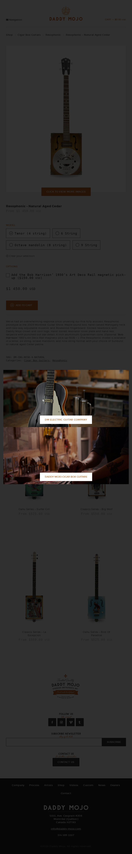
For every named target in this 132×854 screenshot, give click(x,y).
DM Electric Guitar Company (66, 419)
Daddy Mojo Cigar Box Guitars (66, 476)
